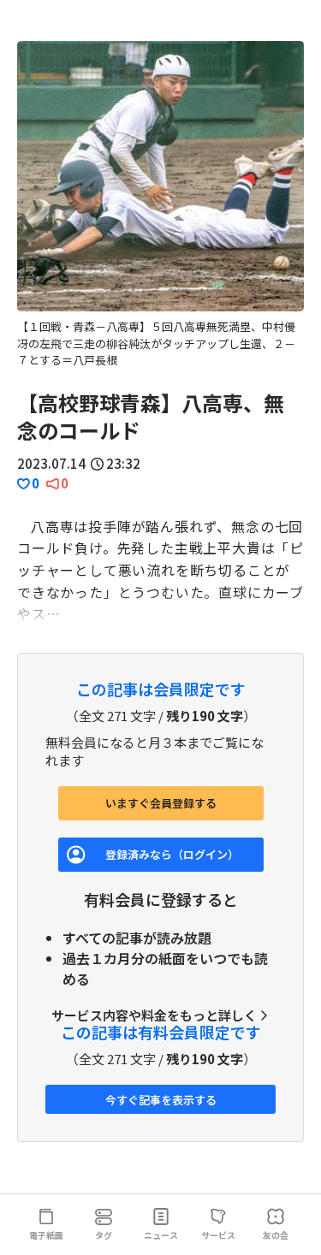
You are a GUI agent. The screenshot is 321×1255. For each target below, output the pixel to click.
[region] (160, 205)
